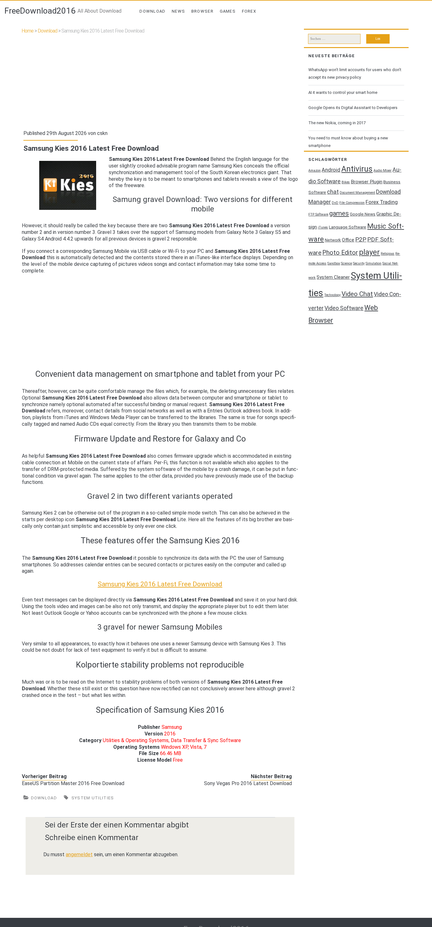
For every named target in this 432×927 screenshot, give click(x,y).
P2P (360, 239)
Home (28, 31)
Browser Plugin (366, 182)
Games (228, 11)
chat (333, 192)
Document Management (357, 193)
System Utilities (92, 798)
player (369, 252)
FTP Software (318, 214)
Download (152, 11)
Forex (249, 11)
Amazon (314, 170)
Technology (332, 295)
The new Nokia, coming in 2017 (337, 122)
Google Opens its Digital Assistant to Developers (353, 107)
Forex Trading (382, 202)
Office (348, 240)
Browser (202, 11)
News (178, 11)
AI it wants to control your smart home (342, 92)
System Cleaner (333, 277)
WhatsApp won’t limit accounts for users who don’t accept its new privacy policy (354, 73)
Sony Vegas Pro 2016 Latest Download (248, 783)
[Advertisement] (160, 80)
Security (359, 263)
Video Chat (357, 294)
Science (346, 263)
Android (331, 170)
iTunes (323, 227)
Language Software (347, 227)
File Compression (352, 203)
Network (333, 240)
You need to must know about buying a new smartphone (348, 142)
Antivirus (357, 169)
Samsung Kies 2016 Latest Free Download (160, 584)
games (339, 213)
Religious (387, 254)
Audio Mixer (382, 170)
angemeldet (79, 854)
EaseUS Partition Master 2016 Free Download (73, 783)
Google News (362, 214)
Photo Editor (340, 252)
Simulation (373, 263)
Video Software (343, 308)
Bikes (346, 182)
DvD (335, 203)
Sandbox (333, 263)
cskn (102, 133)
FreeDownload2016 (40, 10)
